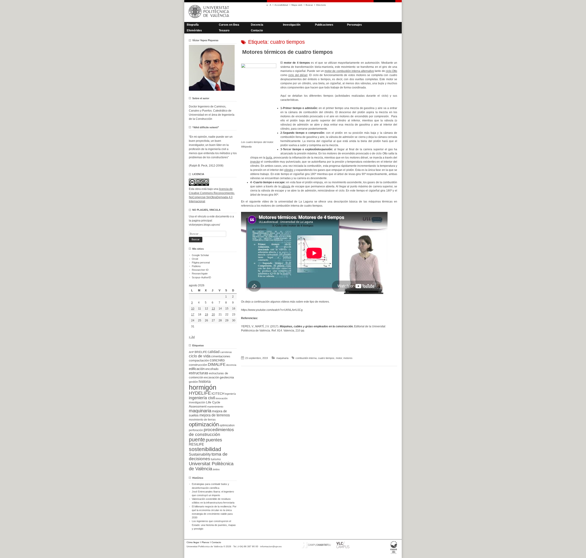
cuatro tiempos (326, 358)
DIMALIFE (216, 364)
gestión (193, 381)
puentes (214, 439)
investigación (197, 402)
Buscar (309, 5)
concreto (217, 360)
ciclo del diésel (297, 75)
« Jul (192, 337)
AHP (191, 352)
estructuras (198, 373)
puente (197, 440)
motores (348, 358)
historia (205, 381)
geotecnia (227, 377)
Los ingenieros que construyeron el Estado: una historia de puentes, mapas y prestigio (214, 525)
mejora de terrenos (214, 415)
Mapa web (296, 5)
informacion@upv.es (271, 546)
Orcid (195, 258)
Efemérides (194, 30)
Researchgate (200, 273)
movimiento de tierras (202, 419)
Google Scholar (200, 255)
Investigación (291, 24)
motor (339, 358)
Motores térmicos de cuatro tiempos (287, 52)
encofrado (211, 369)
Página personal (201, 262)
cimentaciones (220, 356)
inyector (255, 161)
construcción (198, 365)
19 (206, 314)
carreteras (226, 352)
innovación (222, 398)
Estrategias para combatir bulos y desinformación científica (210, 486)
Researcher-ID (200, 269)
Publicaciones (324, 24)
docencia (231, 365)
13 (213, 308)
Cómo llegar (193, 542)
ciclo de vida (199, 356)
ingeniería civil (202, 397)
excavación (211, 377)
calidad (214, 352)
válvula (285, 186)
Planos (205, 542)
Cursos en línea (229, 24)
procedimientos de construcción (211, 432)
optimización (204, 424)
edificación (197, 369)
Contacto (257, 30)
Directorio (321, 5)
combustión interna (306, 358)
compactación (199, 360)
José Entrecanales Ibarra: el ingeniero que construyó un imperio (213, 493)
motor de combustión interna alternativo (349, 71)
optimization (227, 425)
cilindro (288, 170)
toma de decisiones (208, 456)
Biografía (193, 24)
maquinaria (282, 358)
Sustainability (200, 454)
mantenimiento (215, 406)
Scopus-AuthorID (201, 277)
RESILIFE (196, 444)
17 (192, 314)
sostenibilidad (205, 449)
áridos (216, 469)
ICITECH (218, 393)
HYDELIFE (200, 393)
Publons (196, 266)
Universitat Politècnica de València (211, 466)
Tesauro (224, 30)
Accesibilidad (281, 5)
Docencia (257, 24)
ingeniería (230, 393)
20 (213, 314)
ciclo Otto (391, 71)
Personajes (354, 24)
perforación (196, 430)
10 (192, 308)
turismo (216, 459)
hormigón (202, 387)
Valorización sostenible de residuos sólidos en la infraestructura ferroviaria (213, 501)
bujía (269, 157)
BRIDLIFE (201, 351)
